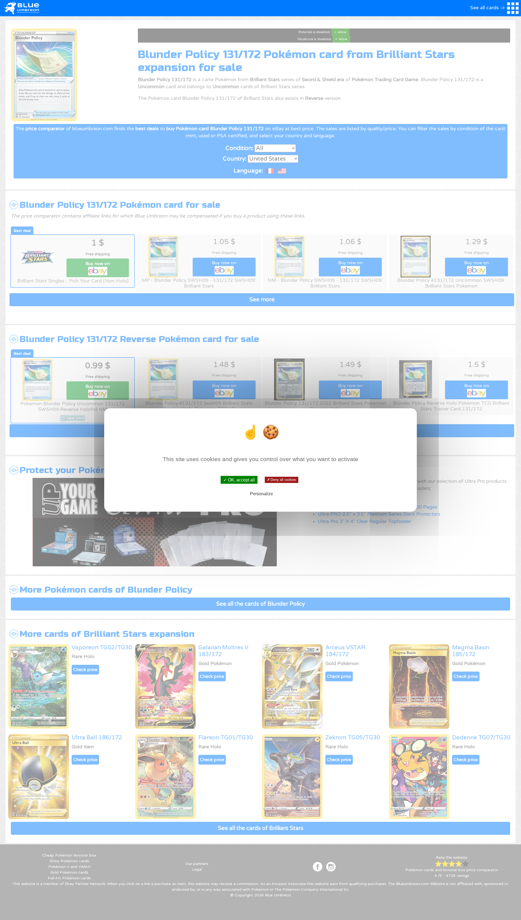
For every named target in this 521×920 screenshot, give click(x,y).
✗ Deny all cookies (281, 480)
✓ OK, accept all (239, 480)
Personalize (261, 493)
